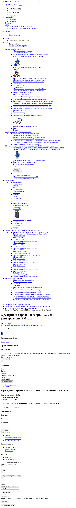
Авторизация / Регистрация (18, 46)
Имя (2, 369)
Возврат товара (10, 449)
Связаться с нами (10, 447)
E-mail (3, 371)
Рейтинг (3, 419)
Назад (3, 470)
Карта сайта (9, 451)
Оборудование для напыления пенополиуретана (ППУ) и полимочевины (29, 146)
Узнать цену (5, 359)
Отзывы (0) (8, 386)
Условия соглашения (12, 440)
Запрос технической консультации (20, 26)
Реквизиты (12, 21)
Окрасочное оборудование (14, 49)
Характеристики (10, 385)
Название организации (8, 375)
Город (3, 377)
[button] (7, 31)
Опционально (5, 492)
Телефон (4, 373)
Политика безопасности (13, 439)
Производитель (5, 342)
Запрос (7, 25)
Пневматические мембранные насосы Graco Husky (22, 230)
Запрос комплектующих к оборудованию (22, 28)
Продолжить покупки (8, 475)
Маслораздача (9, 180)
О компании (9, 18)
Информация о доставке (13, 437)
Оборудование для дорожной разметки (18, 132)
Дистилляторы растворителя (14, 278)
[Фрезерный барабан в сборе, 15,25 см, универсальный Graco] (22, 325)
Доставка (8, 23)
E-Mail (3, 484)
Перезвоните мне (15, 8)
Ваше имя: (4, 415)
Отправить (5, 430)
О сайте (7, 435)
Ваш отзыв (4, 423)
